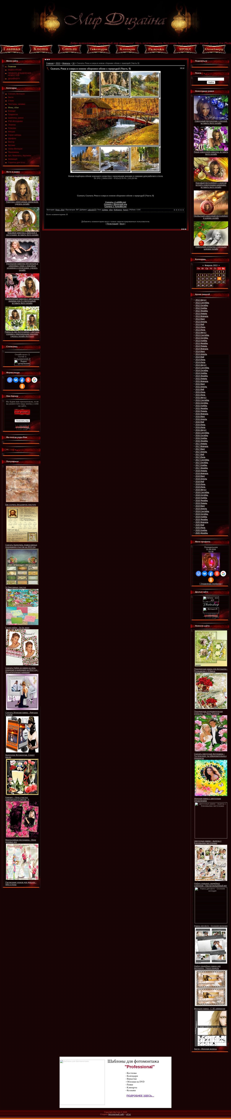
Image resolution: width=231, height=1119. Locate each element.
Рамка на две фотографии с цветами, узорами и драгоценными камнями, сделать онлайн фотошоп (22, 334)
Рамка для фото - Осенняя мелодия (210, 926)
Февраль (66, 63)
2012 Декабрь (201, 311)
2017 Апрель (201, 452)
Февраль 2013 (211, 265)
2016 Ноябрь (201, 438)
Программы (13, 152)
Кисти (10, 97)
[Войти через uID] (9, 380)
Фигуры (11, 131)
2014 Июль (200, 362)
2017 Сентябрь (202, 460)
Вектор (11, 142)
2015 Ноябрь (201, 405)
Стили (11, 101)
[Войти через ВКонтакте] (16, 380)
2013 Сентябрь (202, 335)
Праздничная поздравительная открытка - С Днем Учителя (208, 712)
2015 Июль (200, 395)
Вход (122, 224)
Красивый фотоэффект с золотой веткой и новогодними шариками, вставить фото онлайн (211, 185)
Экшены (12, 125)
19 (203, 282)
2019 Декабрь (201, 519)
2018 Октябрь (201, 495)
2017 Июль (200, 457)
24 (223, 282)
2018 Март (200, 476)
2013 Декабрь (201, 343)
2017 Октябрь (201, 462)
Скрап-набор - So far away (17, 628)
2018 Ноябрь (201, 498)
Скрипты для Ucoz (16, 162)
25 (198, 285)
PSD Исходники (15, 121)
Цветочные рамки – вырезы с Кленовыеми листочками (207, 842)
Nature (125, 210)
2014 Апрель (201, 354)
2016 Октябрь (201, 435)
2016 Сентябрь (202, 433)
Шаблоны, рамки (15, 118)
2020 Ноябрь (201, 530)
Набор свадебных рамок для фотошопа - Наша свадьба (207, 967)
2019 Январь (201, 503)
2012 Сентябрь (202, 303)
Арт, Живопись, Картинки (19, 155)
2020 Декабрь (201, 533)
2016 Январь (201, 411)
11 (199, 278)
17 (223, 278)
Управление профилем (211, 584)
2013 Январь (201, 313)
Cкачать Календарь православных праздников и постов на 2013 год (21, 546)
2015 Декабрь (201, 408)
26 (203, 285)
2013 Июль (200, 330)
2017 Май (199, 454)
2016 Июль (200, 427)
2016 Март (200, 416)
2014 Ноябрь (201, 373)
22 (215, 282)
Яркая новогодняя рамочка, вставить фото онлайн (211, 153)
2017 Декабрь (201, 468)
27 (207, 285)
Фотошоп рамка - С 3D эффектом (209, 1009)
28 (211, 285)
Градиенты (13, 114)
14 (211, 278)
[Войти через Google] (34, 380)
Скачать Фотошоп (16, 94)
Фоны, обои (13, 107)
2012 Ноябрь (201, 308)
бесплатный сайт (116, 1114)
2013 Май (199, 324)
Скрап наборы (14, 135)
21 (211, 282)
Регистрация (112, 224)
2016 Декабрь (201, 441)
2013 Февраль (201, 316)
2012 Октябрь (201, 305)
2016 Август (200, 430)
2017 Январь (201, 443)
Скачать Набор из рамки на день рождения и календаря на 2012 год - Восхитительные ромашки (21, 670)
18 (198, 282)
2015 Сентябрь (202, 400)
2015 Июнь (200, 392)
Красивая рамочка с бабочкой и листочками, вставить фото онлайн (22, 234)
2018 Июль (200, 487)
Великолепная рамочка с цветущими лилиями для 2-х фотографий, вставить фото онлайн (22, 301)
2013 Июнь (200, 327)
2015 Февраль (201, 381)
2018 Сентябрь (202, 492)
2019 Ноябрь (201, 517)
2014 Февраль (201, 349)
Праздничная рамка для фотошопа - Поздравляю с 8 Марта (211, 670)
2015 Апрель (201, 387)
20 (207, 282)
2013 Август (200, 332)
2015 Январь (201, 378)
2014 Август (200, 365)
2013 (58, 63)
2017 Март (200, 449)
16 (73, 63)
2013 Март (200, 319)
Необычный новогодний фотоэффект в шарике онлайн (211, 217)
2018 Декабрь (201, 500)
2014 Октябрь (201, 370)
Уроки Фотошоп (15, 149)
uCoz (128, 1114)
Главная (50, 63)
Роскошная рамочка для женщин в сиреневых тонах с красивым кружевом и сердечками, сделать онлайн (22, 266)
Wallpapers (118, 210)
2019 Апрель (201, 508)
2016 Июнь (200, 424)
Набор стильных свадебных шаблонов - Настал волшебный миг (210, 884)
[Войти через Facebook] (22, 380)
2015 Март (200, 384)
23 (219, 282)
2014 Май (199, 357)
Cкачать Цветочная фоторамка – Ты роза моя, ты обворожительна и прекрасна (210, 756)
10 (223, 275)
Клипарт (12, 111)
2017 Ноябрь (201, 465)
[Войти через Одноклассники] (22, 386)
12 (203, 278)
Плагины (12, 128)
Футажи (11, 145)
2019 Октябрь (201, 514)
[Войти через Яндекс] (28, 380)
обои (111, 210)
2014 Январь (201, 346)
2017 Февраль (201, 446)
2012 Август (200, 300)
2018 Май (199, 481)
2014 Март (200, 351)
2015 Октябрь (201, 403)
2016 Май (199, 422)
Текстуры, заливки (16, 104)
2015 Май (199, 389)
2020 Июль (200, 527)
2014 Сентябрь (202, 368)
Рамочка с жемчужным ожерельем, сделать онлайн (22, 203)
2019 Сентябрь (202, 511)
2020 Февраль (201, 522)
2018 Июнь (200, 484)
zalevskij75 (92, 210)
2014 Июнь (200, 359)
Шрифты (12, 138)
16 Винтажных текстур (15, 587)
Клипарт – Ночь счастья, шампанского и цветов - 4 (17, 798)
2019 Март (200, 506)
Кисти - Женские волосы (205, 1049)
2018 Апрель (201, 479)
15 (215, 278)
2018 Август (200, 490)
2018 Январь (201, 471)
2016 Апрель (201, 419)
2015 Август (200, 397)
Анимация (12, 159)
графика (105, 210)
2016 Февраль (201, 414)
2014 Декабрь (201, 376)
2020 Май (199, 525)
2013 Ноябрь (201, 340)
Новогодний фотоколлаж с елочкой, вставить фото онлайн (211, 122)
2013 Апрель (201, 321)
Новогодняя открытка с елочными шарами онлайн (211, 248)
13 (207, 278)
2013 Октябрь (201, 338)
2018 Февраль (201, 473)
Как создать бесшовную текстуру (20, 504)
